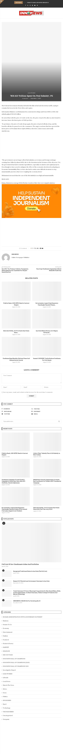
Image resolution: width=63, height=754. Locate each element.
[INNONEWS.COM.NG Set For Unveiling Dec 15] (7, 603)
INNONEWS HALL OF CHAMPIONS (14, 658)
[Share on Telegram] (40, 248)
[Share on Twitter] (35, 248)
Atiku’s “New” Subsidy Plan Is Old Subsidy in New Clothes (46, 454)
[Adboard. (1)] (31, 185)
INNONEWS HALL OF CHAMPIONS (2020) (16, 662)
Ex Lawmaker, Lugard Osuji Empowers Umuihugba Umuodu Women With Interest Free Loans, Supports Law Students (14, 509)
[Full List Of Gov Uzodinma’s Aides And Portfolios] (31, 542)
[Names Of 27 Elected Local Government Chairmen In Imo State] (7, 583)
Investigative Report (9, 670)
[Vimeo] (37, 5)
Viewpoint (6, 719)
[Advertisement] (15, 145)
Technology (6, 708)
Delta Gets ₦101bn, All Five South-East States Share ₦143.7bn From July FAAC (46, 508)
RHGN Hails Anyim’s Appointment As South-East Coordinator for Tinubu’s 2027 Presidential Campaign (47, 481)
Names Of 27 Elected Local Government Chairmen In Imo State (31, 581)
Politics (5, 696)
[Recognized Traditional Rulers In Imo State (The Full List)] (7, 573)
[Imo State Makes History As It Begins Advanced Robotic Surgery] (46, 318)
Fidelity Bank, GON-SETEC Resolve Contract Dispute (43, 2)
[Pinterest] (32, 5)
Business (5, 621)
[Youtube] (34, 5)
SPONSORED (7, 700)
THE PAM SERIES (8, 712)
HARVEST (6, 647)
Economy (6, 628)
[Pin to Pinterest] (37, 248)
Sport (5, 704)
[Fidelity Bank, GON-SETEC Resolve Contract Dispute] (16, 291)
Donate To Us (7, 624)
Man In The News (8, 685)
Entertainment (7, 632)
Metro (5, 689)
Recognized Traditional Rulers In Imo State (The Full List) (30, 571)
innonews (26, 98)
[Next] (25, 2)
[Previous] (24, 2)
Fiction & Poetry (8, 643)
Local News (6, 681)
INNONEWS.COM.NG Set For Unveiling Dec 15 (26, 601)
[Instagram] (30, 5)
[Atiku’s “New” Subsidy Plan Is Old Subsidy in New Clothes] (47, 442)
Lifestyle (5, 677)
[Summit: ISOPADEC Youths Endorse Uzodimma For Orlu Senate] (46, 346)
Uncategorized (8, 715)
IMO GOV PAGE (8, 655)
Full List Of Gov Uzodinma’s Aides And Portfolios (20, 564)
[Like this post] (32, 248)
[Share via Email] (42, 248)
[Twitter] (27, 5)
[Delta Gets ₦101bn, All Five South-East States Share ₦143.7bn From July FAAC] (16, 318)
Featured (6, 640)
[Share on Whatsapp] (39, 248)
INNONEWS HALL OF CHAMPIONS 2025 (15, 666)
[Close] (2, 2)
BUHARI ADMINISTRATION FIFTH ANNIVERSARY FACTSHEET (22, 617)
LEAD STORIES (7, 674)
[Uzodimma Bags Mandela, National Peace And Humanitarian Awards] (16, 346)
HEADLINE (6, 651)
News (4, 693)
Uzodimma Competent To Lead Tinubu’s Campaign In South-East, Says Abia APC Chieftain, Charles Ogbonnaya (13, 481)
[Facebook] (25, 5)
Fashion (5, 636)
